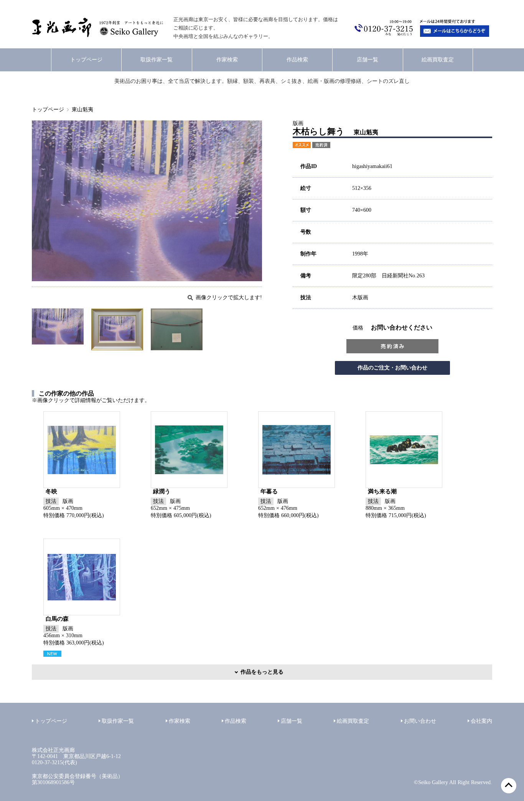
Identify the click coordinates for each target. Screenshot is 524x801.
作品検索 (297, 60)
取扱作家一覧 (156, 60)
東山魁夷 (82, 109)
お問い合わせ (420, 721)
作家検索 (227, 60)
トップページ (86, 60)
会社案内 (481, 721)
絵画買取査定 (438, 60)
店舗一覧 (367, 60)
